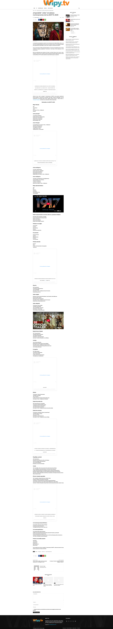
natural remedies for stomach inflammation (72, 46)
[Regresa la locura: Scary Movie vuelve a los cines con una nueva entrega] (48, 580)
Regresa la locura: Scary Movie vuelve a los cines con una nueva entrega (47, 585)
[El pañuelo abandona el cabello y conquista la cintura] (68, 16)
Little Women (47, 453)
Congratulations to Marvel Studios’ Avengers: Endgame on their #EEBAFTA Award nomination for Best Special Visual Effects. (45, 516)
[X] (41, 20)
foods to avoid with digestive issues (70, 54)
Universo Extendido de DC (49, 551)
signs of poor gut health (69, 44)
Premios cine (43, 551)
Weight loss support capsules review (70, 56)
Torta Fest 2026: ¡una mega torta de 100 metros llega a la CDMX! (75, 29)
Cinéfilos (36, 551)
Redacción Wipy (37, 17)
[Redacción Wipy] (33, 17)
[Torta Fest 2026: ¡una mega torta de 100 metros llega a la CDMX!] (68, 29)
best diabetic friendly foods (69, 51)
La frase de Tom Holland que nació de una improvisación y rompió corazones (75, 24)
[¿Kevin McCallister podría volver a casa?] (38, 580)
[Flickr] (71, 621)
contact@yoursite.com (52, 624)
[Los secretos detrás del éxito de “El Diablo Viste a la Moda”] (59, 580)
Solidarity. (45, 387)
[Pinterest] (43, 20)
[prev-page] (33, 588)
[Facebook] (39, 20)
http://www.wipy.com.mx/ (43, 567)
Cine (35, 10)
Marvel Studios (47, 519)
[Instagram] (73, 621)
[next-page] (34, 588)
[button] (79, 8)
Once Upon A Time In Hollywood (50, 164)
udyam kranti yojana (68, 39)
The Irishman (47, 389)
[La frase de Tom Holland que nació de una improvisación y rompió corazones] (68, 24)
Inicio (33, 10)
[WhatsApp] (45, 20)
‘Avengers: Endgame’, (36, 99)
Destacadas (39, 551)
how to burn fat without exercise (70, 41)
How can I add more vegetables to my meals (71, 49)
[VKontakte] (75, 621)
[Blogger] (66, 621)
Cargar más (72, 32)
